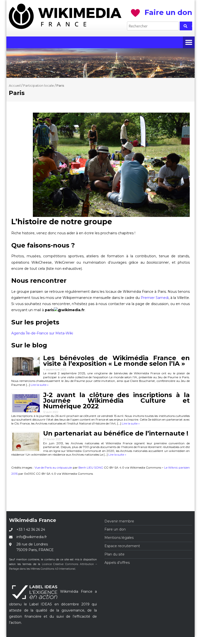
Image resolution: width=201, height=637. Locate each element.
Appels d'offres (117, 562)
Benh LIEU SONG (90, 467)
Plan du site (114, 554)
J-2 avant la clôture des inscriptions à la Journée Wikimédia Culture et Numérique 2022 (116, 400)
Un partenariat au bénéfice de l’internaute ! (115, 433)
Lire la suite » (39, 385)
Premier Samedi (155, 297)
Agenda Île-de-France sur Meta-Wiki (42, 333)
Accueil (15, 85)
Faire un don (115, 529)
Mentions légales (119, 537)
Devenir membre (119, 521)
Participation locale (38, 85)
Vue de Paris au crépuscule (53, 467)
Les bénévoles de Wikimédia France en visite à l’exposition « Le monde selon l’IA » (116, 360)
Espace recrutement (122, 546)
